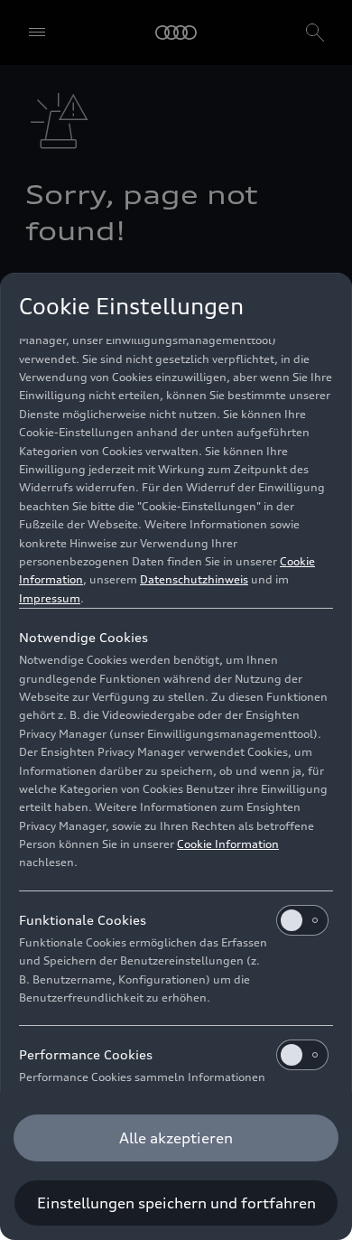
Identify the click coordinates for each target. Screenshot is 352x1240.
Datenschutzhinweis (194, 579)
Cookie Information (228, 844)
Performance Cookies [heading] (86, 1054)
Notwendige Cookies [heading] (83, 637)
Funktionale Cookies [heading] (82, 920)
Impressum (49, 598)
